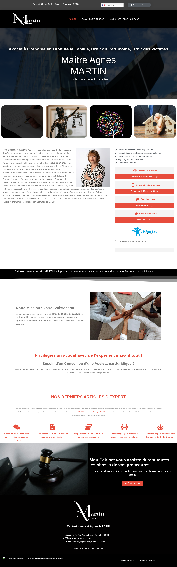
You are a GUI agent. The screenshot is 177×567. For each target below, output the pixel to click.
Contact (134, 19)
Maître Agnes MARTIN (99, 412)
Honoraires (115, 19)
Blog (125, 19)
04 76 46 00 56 (80, 412)
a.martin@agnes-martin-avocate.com (88, 542)
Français (109, 5)
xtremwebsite (158, 412)
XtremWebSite (39, 558)
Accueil (73, 19)
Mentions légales (127, 560)
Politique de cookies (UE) (148, 560)
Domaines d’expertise (93, 19)
